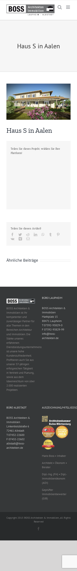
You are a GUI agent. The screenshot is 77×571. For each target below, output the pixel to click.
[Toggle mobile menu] (68, 7)
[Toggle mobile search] (60, 7)
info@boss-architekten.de (50, 336)
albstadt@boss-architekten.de (15, 446)
